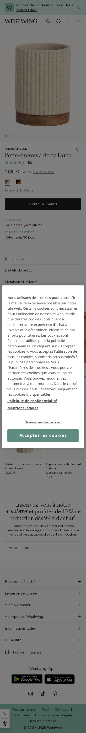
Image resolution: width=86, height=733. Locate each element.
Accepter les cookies (43, 435)
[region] (43, 366)
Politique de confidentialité (32, 400)
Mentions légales (22, 407)
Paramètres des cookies (43, 422)
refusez (22, 389)
